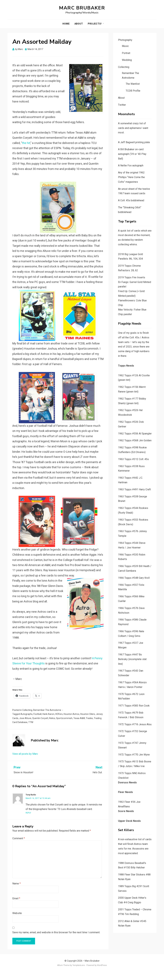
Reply (28, 813)
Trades (89, 718)
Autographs (26, 714)
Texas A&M (79, 718)
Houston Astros (71, 714)
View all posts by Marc (25, 753)
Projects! (95, 23)
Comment (18, 838)
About (78, 23)
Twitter (122, 104)
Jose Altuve (25, 718)
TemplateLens (78, 965)
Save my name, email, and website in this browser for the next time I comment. (56, 932)
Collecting (27, 710)
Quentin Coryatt (40, 718)
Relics (52, 718)
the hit (26, 143)
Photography (125, 39)
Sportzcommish (64, 718)
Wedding (127, 59)
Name (16, 883)
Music (125, 46)
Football (37, 714)
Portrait (126, 53)
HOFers (59, 714)
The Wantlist (133, 83)
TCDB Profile (133, 90)
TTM (30, 722)
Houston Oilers (87, 714)
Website (17, 913)
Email (16, 898)
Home (66, 23)
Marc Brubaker (82, 8)
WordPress (102, 965)
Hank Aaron (48, 714)
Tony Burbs (31, 795)
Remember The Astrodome (47, 710)
